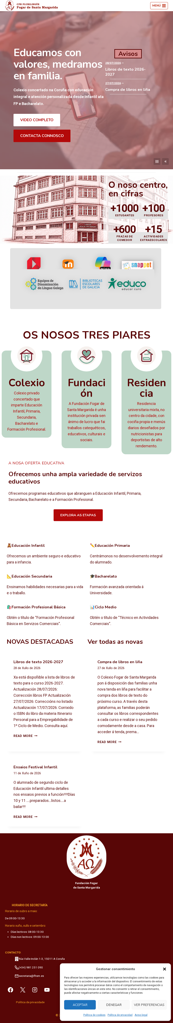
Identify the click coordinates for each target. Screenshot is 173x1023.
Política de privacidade (30, 1002)
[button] (164, 969)
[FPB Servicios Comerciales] (45, 616)
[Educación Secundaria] (45, 585)
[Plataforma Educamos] (34, 267)
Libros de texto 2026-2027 (125, 72)
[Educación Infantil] (45, 554)
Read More (25, 736)
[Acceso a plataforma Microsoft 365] (103, 267)
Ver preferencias (149, 1005)
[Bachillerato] (128, 585)
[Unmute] (165, 161)
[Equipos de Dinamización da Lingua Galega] (44, 284)
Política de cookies (94, 1015)
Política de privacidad (120, 1015)
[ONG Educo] (127, 284)
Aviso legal (141, 1015)
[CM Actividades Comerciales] (128, 616)
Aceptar (80, 1005)
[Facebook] (10, 989)
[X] (22, 989)
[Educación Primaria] (128, 554)
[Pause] (157, 161)
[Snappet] (137, 267)
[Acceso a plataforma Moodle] (68, 267)
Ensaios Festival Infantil (35, 767)
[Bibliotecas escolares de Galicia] (86, 284)
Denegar (114, 1005)
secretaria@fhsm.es (31, 975)
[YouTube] (47, 989)
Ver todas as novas (115, 641)
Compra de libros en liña (127, 89)
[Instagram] (35, 989)
